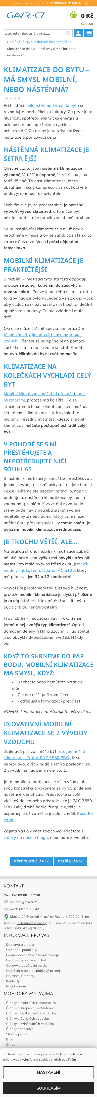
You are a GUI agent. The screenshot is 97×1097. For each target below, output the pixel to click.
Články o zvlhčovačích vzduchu (30, 1024)
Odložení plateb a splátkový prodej (33, 971)
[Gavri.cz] (29, 14)
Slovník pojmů (16, 1034)
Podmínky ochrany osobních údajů (32, 955)
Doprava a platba (20, 944)
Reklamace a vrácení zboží (27, 960)
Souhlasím (49, 1088)
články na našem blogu (26, 837)
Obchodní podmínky (21, 950)
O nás (10, 1044)
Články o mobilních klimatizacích (31, 1003)
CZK (84, 24)
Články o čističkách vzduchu (27, 1018)
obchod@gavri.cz (23, 902)
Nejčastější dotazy (20, 976)
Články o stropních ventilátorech (31, 1008)
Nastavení (48, 1072)
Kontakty (13, 981)
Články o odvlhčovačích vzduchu (31, 1013)
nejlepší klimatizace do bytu (52, 105)
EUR (90, 24)
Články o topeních (20, 1029)
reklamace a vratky (32, 923)
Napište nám (16, 986)
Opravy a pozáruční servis (26, 965)
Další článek (70, 861)
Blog (9, 1039)
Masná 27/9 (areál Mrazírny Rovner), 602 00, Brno (49, 916)
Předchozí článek (31, 861)
